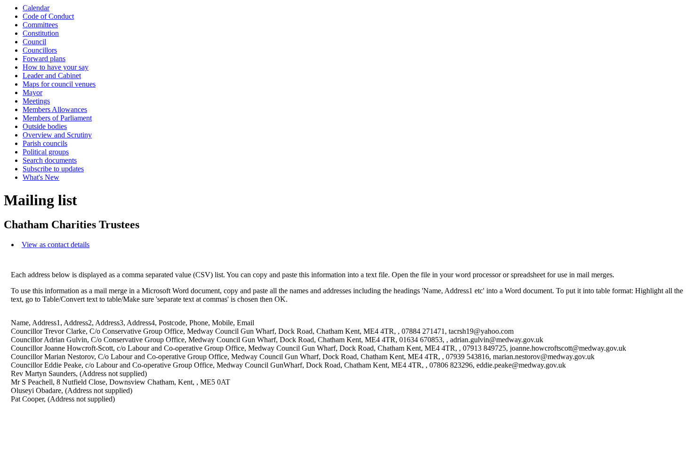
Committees (40, 25)
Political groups (46, 152)
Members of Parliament (57, 118)
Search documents (50, 160)
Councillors (40, 50)
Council (34, 42)
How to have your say (56, 67)
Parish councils (45, 143)
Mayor (32, 92)
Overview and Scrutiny (57, 135)
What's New (41, 177)
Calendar (36, 8)
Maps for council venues (59, 84)
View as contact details (55, 245)
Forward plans (44, 59)
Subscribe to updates (53, 169)
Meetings (36, 101)
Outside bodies (45, 126)
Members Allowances (55, 109)
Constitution (41, 33)
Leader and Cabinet (52, 76)
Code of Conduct (48, 16)
